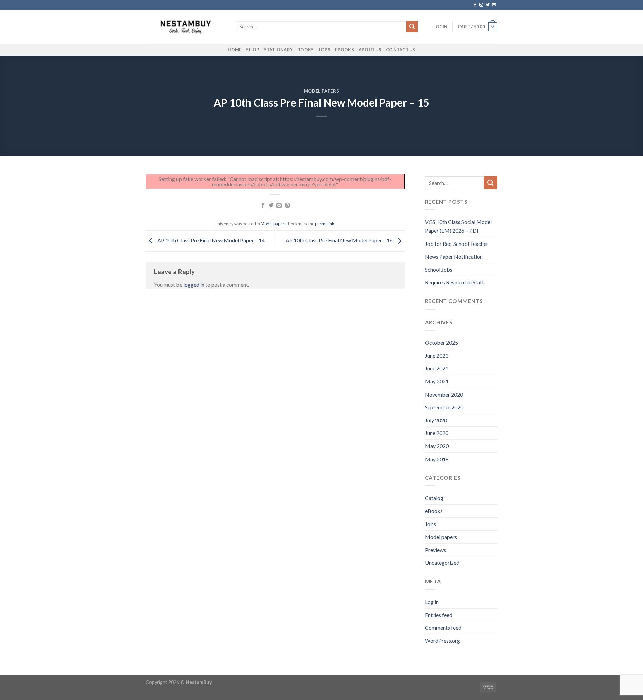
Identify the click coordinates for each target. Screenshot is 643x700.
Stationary (278, 49)
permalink (324, 223)
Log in (432, 602)
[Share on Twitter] (271, 206)
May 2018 (437, 459)
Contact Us (400, 49)
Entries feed (438, 615)
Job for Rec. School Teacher (456, 243)
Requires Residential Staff (454, 282)
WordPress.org (442, 640)
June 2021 (436, 368)
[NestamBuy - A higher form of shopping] (186, 27)
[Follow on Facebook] (475, 5)
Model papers (321, 91)
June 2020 (436, 433)
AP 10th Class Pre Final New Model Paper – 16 (340, 240)
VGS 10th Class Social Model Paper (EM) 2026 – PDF (458, 226)
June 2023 (436, 355)
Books (305, 49)
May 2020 (437, 446)
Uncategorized (442, 562)
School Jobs (438, 269)
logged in (193, 284)
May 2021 (437, 381)
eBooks (344, 49)
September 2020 (444, 407)
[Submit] (412, 26)
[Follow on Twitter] (488, 5)
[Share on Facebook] (262, 206)
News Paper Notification (454, 256)
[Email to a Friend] (279, 206)
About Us (370, 49)
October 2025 (441, 342)
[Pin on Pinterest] (287, 206)
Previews (435, 550)
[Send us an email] (494, 5)
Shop (252, 49)
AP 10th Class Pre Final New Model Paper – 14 (210, 240)
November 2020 (444, 394)
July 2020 (436, 420)
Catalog (434, 498)
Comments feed (443, 627)
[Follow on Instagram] (481, 5)
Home (234, 49)
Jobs (324, 49)
